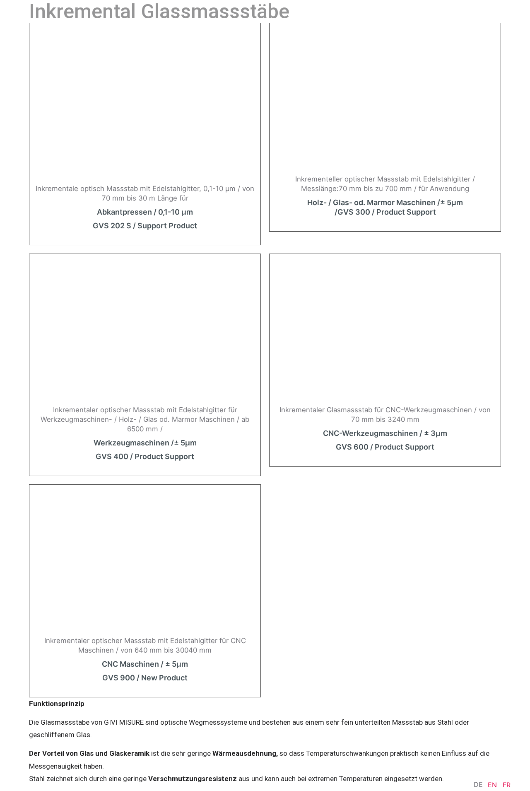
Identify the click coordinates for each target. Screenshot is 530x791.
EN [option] (492, 785)
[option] (492, 784)
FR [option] (507, 785)
